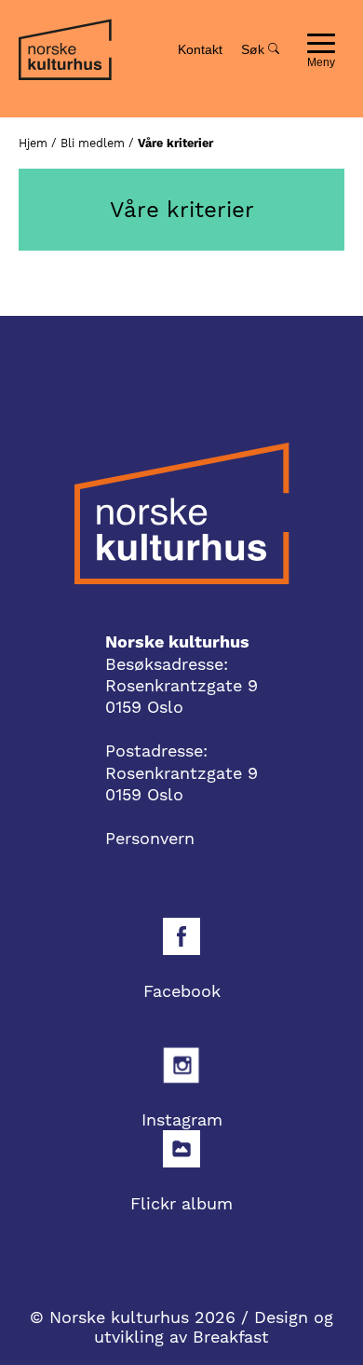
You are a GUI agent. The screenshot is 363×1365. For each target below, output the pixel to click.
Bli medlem (92, 143)
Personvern (150, 838)
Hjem (33, 143)
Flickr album (181, 1203)
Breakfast (231, 1336)
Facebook (182, 991)
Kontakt (200, 49)
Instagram (181, 1119)
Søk (254, 49)
